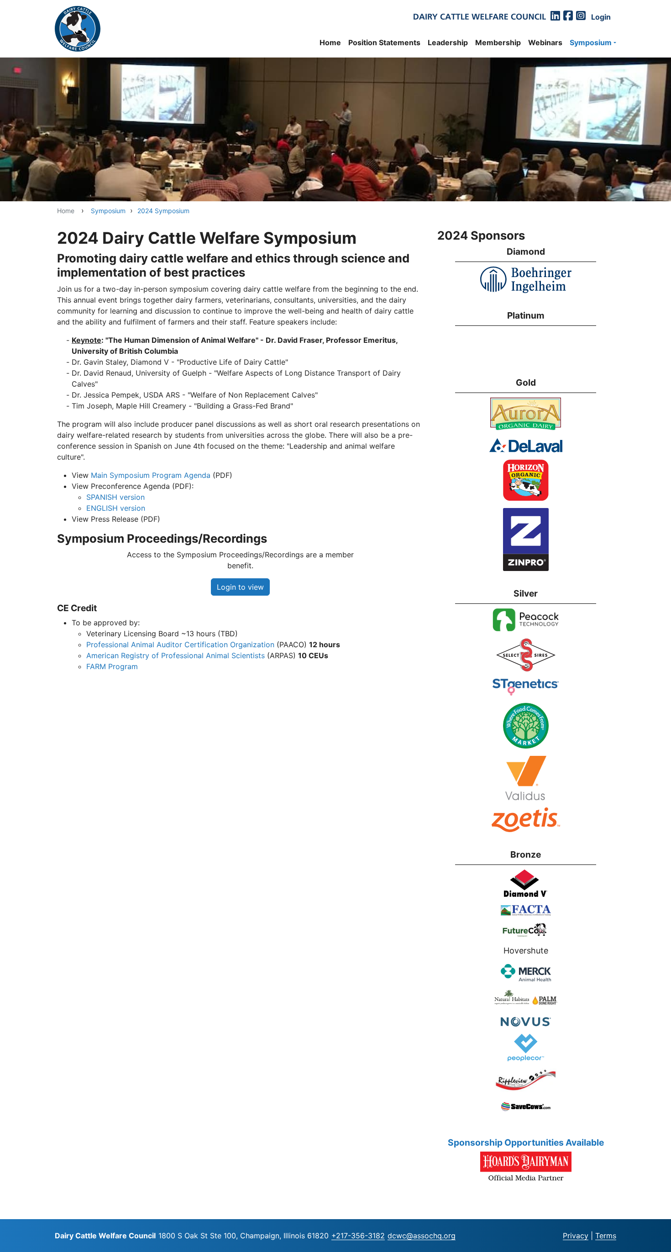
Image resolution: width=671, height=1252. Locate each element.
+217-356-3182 (358, 1235)
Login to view (240, 587)
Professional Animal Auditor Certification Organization (180, 644)
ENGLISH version (115, 508)
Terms (605, 1235)
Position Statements (384, 42)
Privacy (575, 1235)
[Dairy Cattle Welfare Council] (77, 29)
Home (330, 42)
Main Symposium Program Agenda (150, 475)
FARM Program (112, 666)
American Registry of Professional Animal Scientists (175, 655)
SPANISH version (115, 497)
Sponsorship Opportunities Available (526, 1142)
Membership (498, 42)
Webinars (545, 42)
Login (553, 1236)
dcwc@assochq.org (422, 1235)
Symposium (591, 42)
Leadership (448, 42)
